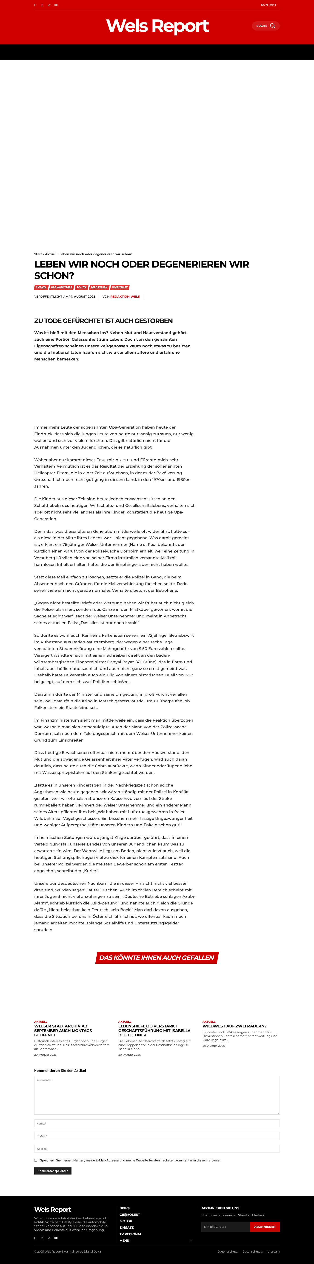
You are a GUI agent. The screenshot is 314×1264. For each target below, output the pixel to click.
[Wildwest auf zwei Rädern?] (241, 992)
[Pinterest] (232, 296)
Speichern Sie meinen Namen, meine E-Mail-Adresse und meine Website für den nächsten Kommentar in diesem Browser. (130, 1160)
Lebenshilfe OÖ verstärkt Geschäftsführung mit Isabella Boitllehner (154, 1030)
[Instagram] (42, 4)
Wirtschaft (119, 287)
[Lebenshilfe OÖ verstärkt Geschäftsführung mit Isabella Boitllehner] (157, 992)
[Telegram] (264, 296)
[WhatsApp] (243, 296)
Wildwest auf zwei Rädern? (235, 1026)
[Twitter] (221, 296)
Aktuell (51, 254)
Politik (81, 287)
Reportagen (99, 287)
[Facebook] (34, 4)
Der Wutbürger (61, 287)
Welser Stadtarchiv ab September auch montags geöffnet (63, 1030)
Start (38, 254)
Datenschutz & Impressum (261, 1251)
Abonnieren (265, 1226)
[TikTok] (49, 4)
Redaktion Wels (125, 296)
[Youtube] (56, 4)
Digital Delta (92, 1251)
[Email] (253, 296)
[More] (275, 296)
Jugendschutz (227, 1251)
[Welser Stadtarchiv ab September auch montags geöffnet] (72, 992)
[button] (246, 26)
